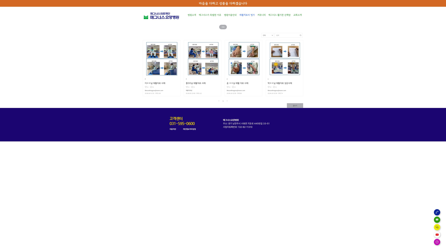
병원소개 (192, 15)
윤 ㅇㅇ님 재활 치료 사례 (237, 83)
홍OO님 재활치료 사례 (196, 83)
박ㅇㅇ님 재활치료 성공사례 (280, 83)
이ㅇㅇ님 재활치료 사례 (155, 83)
